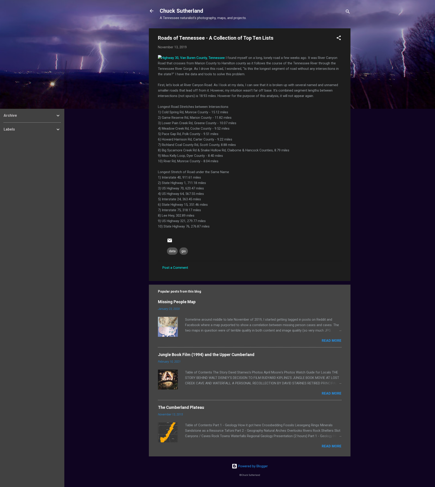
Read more (331, 341)
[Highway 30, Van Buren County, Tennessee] (191, 58)
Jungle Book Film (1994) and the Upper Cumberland (206, 354)
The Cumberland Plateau (181, 407)
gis (183, 251)
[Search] (347, 12)
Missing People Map (177, 301)
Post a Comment (175, 268)
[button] (338, 38)
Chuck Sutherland (181, 11)
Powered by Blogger (252, 466)
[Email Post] (169, 242)
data (172, 251)
